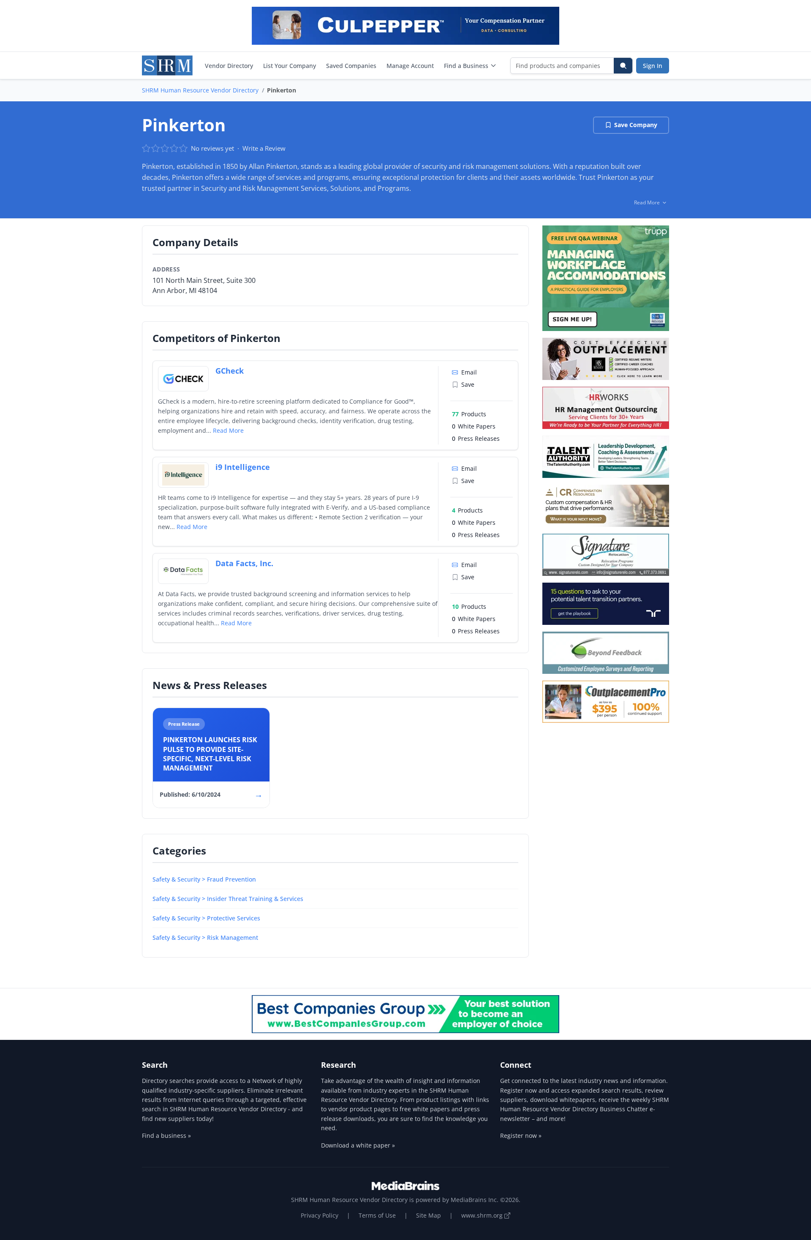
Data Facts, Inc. (244, 563)
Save (467, 384)
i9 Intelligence (242, 467)
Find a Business (466, 66)
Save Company (635, 125)
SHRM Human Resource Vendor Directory (200, 90)
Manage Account (410, 66)
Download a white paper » (358, 1145)
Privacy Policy (319, 1215)
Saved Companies (351, 66)
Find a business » (166, 1135)
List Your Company (289, 66)
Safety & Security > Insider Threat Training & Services (227, 899)
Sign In (652, 66)
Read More (228, 430)
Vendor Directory (229, 66)
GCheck (229, 371)
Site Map (428, 1215)
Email (469, 372)
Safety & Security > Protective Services (206, 918)
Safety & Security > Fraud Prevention (204, 879)
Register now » (521, 1135)
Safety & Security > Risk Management (205, 937)
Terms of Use (377, 1215)
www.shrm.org (482, 1215)
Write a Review (264, 148)
